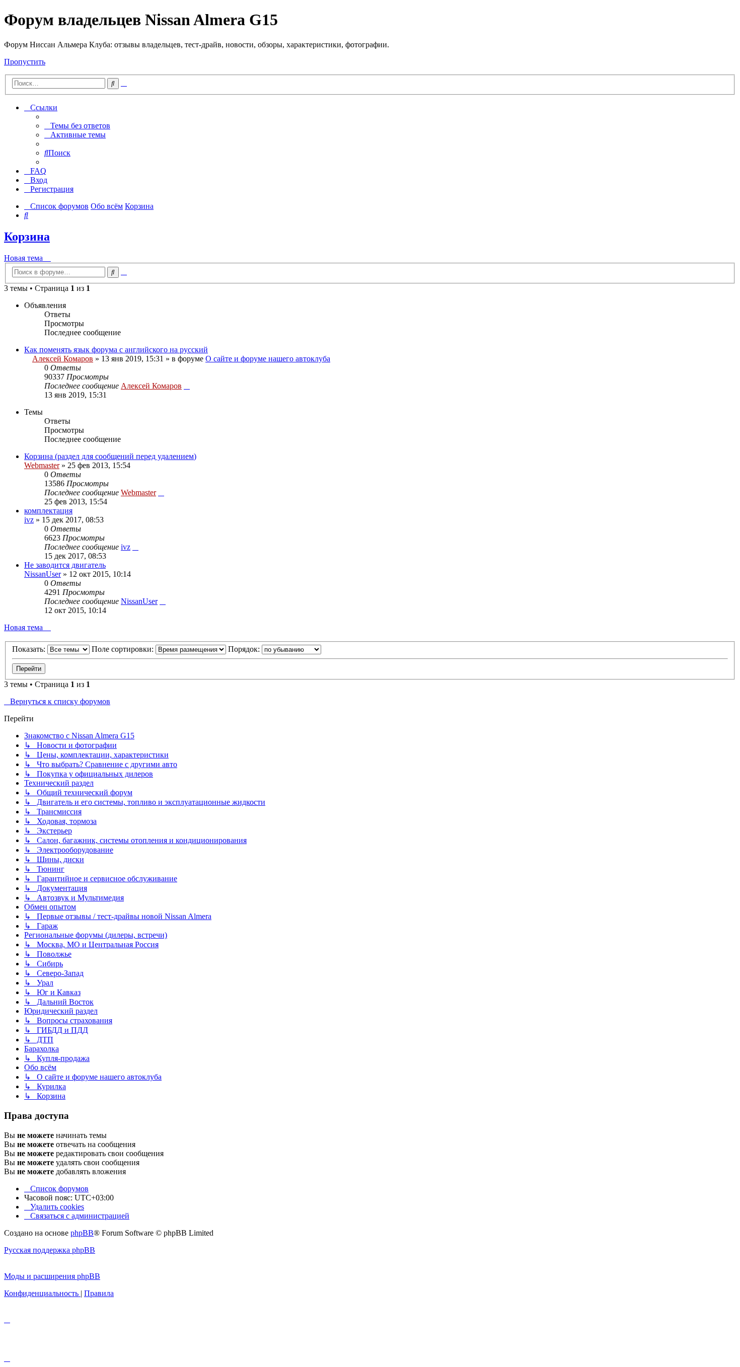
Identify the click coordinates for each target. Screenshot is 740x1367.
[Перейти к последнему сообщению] (187, 386)
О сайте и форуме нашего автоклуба (267, 358)
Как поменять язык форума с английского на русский (116, 349)
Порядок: (245, 649)
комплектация (48, 510)
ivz (29, 519)
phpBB (82, 1233)
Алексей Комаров (62, 358)
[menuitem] (77, 125)
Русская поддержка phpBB (49, 1250)
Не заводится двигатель (65, 565)
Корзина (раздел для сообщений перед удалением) (110, 456)
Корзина (27, 236)
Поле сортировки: (124, 649)
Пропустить (24, 61)
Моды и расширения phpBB (52, 1276)
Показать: (29, 649)
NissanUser (42, 574)
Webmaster (41, 465)
